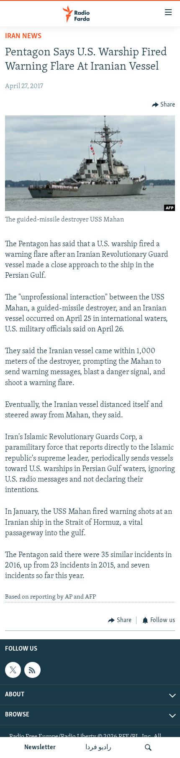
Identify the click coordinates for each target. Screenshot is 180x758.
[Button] (163, 104)
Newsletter (40, 747)
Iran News (23, 36)
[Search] (148, 747)
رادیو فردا (98, 747)
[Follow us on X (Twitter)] (13, 670)
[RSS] (32, 670)
